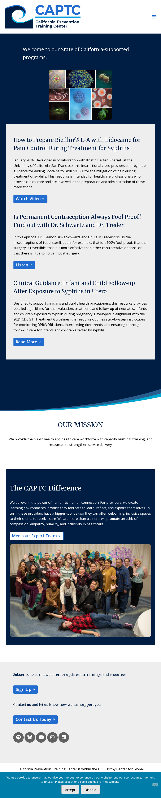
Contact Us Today (33, 719)
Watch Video (28, 198)
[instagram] (52, 737)
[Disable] (155, 784)
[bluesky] (30, 737)
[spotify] (18, 737)
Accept (70, 790)
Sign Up (23, 689)
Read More (26, 342)
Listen (22, 265)
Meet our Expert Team (34, 535)
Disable (90, 790)
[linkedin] (63, 737)
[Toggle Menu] (118, 17)
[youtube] (41, 737)
